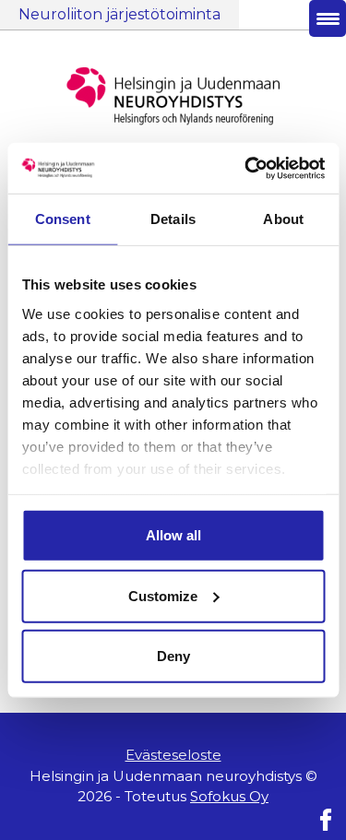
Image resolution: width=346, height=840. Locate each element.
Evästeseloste (173, 754)
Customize (162, 595)
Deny (173, 656)
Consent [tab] (62, 219)
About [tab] (283, 219)
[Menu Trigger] (327, 18)
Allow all (173, 535)
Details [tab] (173, 219)
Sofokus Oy (229, 796)
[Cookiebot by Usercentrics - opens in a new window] (246, 168)
